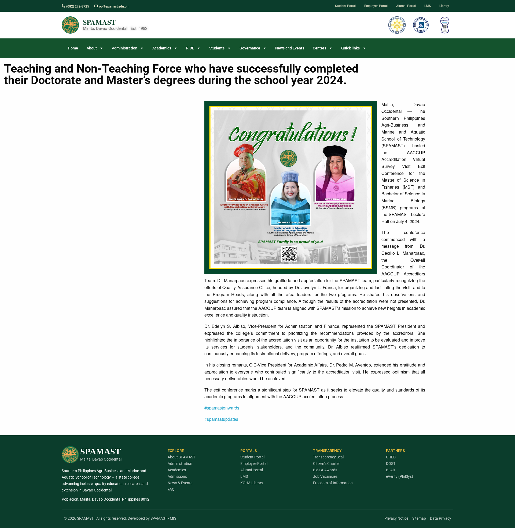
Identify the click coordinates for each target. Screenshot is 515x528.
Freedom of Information (333, 483)
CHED (391, 457)
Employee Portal (253, 463)
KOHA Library (251, 483)
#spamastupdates (221, 419)
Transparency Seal (328, 457)
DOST (390, 463)
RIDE (190, 48)
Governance (250, 48)
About (92, 48)
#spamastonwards (221, 408)
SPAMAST (99, 22)
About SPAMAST (181, 457)
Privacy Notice (396, 518)
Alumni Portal (251, 470)
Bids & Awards (325, 470)
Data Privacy (440, 518)
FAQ (171, 489)
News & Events (180, 483)
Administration (124, 48)
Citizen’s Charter (326, 463)
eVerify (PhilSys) (399, 476)
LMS (244, 476)
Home (73, 48)
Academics (161, 48)
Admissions (177, 476)
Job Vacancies (325, 476)
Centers (319, 48)
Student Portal (252, 457)
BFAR (390, 470)
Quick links (350, 48)
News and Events (289, 48)
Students (217, 48)
